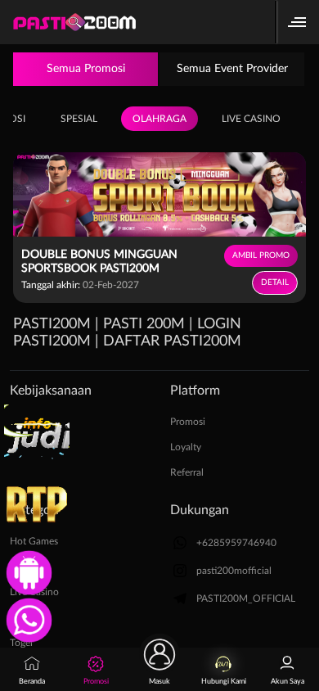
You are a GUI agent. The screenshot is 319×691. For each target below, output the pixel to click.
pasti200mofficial (234, 571)
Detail (275, 282)
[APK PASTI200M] (26, 571)
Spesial (79, 119)
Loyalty (185, 447)
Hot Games (34, 541)
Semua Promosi (86, 69)
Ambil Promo (261, 255)
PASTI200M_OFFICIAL (245, 598)
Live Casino (251, 119)
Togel (21, 643)
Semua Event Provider (232, 69)
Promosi (187, 422)
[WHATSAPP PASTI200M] (26, 618)
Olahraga (159, 119)
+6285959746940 (236, 543)
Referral (187, 472)
